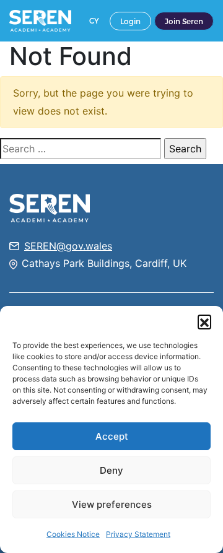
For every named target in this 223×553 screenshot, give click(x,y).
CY (94, 20)
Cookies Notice (73, 534)
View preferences (112, 504)
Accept (111, 436)
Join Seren (184, 21)
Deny (111, 470)
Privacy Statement (138, 534)
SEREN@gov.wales (68, 246)
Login (130, 21)
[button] (204, 321)
